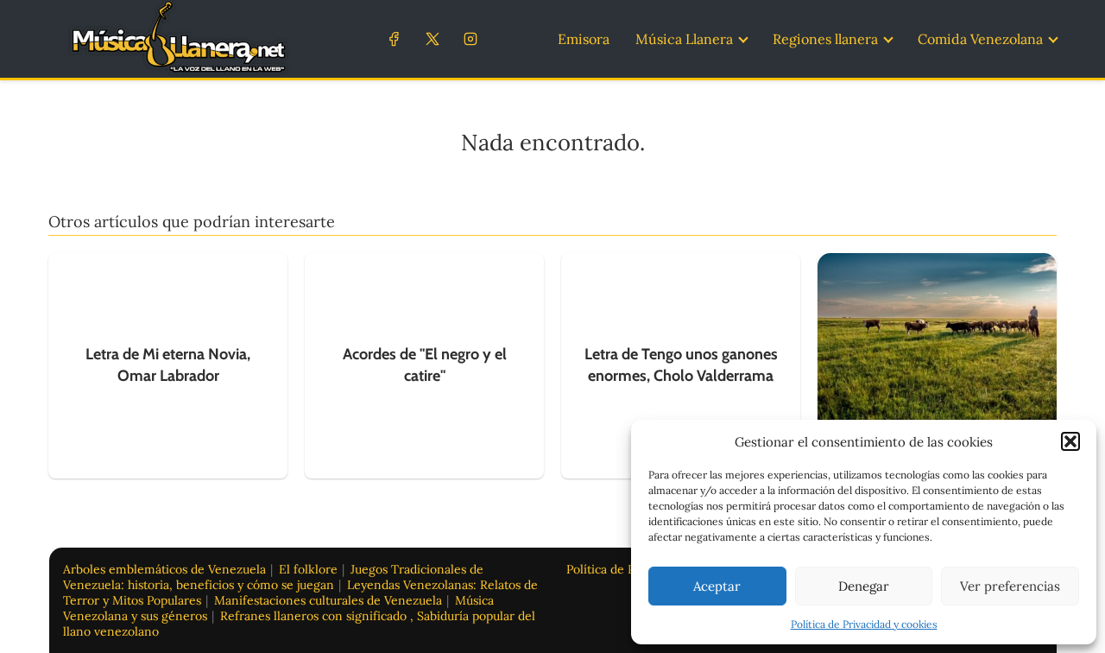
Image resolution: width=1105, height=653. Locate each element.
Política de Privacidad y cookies (864, 624)
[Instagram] (470, 38)
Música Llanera (684, 39)
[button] (1070, 441)
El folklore (308, 569)
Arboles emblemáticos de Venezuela (164, 569)
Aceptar (717, 586)
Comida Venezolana (980, 39)
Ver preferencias (1010, 586)
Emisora (583, 39)
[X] (432, 38)
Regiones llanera (825, 39)
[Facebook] (394, 38)
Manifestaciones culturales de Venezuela (328, 600)
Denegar (863, 586)
